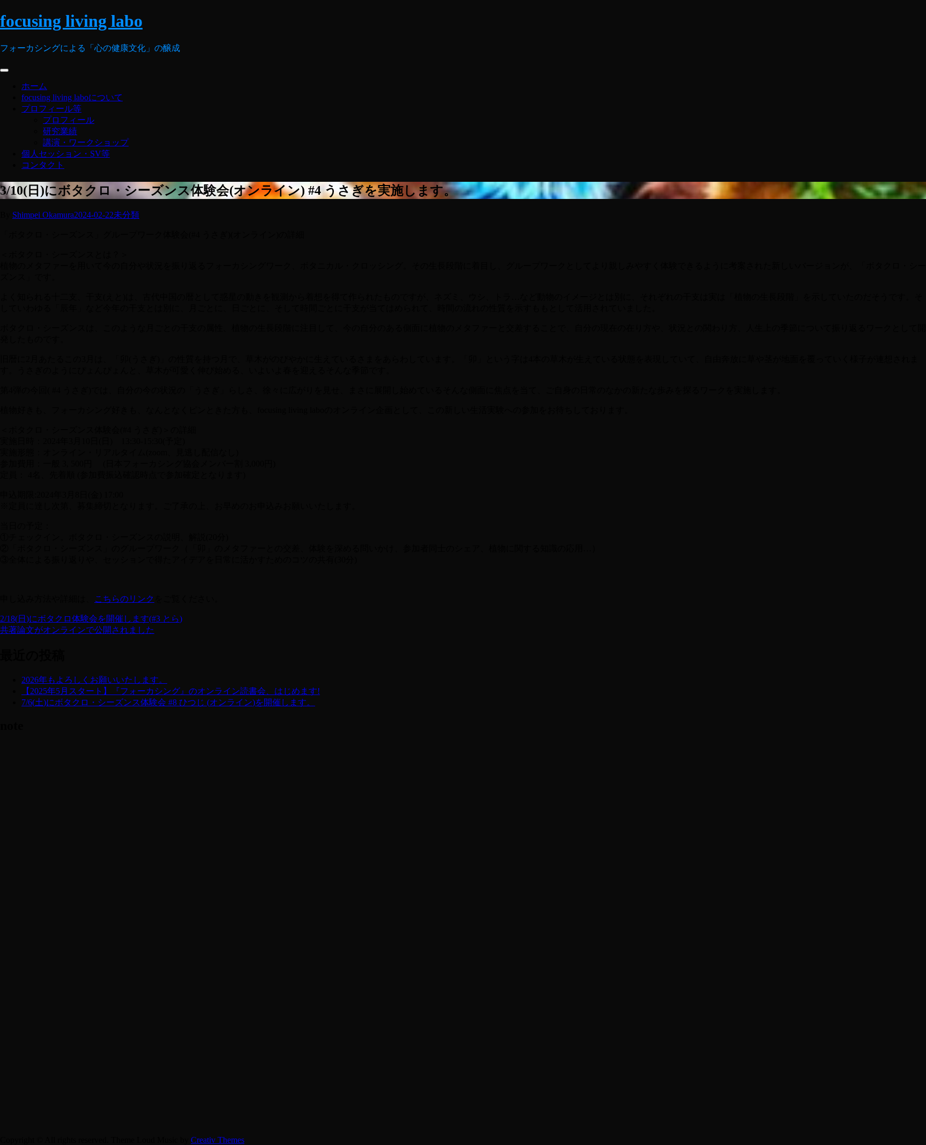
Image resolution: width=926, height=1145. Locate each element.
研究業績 (60, 131)
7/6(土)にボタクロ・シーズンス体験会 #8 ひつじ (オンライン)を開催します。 (168, 702)
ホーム (34, 86)
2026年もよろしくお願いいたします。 (94, 679)
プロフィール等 (51, 108)
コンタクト (42, 164)
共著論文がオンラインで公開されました (77, 629)
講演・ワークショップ (86, 142)
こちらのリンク (124, 598)
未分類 (126, 214)
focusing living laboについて (72, 97)
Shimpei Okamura (43, 214)
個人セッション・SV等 (65, 153)
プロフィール (68, 119)
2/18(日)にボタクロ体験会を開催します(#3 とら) (91, 618)
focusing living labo (71, 21)
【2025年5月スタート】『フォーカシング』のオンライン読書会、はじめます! (170, 691)
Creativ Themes (217, 1139)
